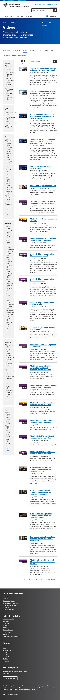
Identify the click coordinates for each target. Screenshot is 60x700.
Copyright (6, 623)
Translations (52, 16)
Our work (20, 16)
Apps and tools (48, 50)
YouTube (5, 659)
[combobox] (42, 10)
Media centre (7, 646)
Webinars (32, 50)
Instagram (6, 661)
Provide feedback (10, 678)
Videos (25, 50)
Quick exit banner (8, 630)
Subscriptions (7, 634)
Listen (45, 23)
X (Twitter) (6, 656)
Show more (8, 213)
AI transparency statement (10, 603)
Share (45, 25)
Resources (28, 16)
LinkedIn (5, 654)
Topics (12, 16)
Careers (44, 4)
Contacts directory (8, 609)
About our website (8, 619)
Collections (6, 55)
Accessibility (6, 621)
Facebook (6, 652)
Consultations (7, 650)
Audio (39, 50)
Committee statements (19, 55)
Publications (16, 50)
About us (38, 4)
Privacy (5, 627)
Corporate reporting (9, 601)
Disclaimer (6, 625)
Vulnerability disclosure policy (12, 636)
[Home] (16, 5)
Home (6, 16)
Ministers (50, 4)
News (55, 4)
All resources (6, 50)
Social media (6, 632)
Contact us (53, 7)
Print (51, 23)
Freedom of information (10, 605)
